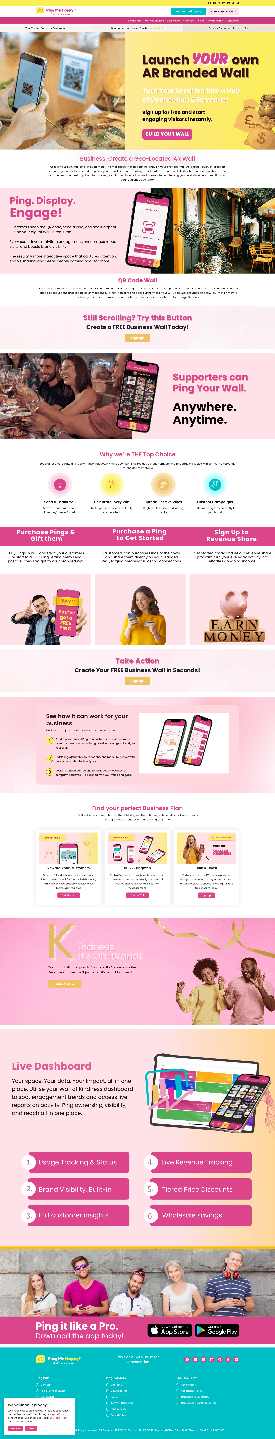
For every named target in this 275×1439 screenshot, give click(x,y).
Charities (188, 20)
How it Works (215, 20)
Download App (119, 1390)
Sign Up (206, 895)
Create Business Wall (223, 11)
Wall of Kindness (154, 20)
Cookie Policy (60, 1418)
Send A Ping (134, 20)
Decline (31, 1428)
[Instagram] (214, 3)
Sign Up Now (64, 984)
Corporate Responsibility (195, 1397)
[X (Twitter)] (219, 3)
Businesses (173, 20)
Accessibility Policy (191, 1390)
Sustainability (48, 1397)
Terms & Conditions (122, 1403)
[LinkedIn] (223, 3)
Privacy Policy (118, 1409)
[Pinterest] (228, 3)
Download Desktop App (189, 11)
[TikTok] (233, 3)
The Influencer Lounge (53, 1390)
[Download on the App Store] (170, 1330)
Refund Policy (118, 1415)
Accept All (15, 1428)
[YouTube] (238, 3)
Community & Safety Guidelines (198, 1403)
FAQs (114, 1397)
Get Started (68, 895)
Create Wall (137, 895)
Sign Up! (137, 338)
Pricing (201, 20)
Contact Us (232, 20)
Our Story (46, 1384)
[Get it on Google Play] (217, 1330)
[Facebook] (209, 3)
